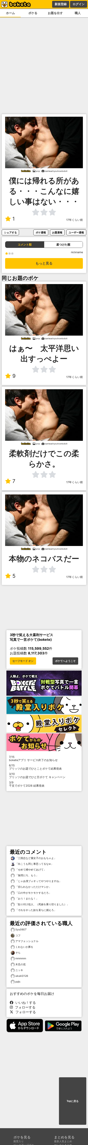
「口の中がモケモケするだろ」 (33, 892)
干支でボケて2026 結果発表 (26, 784)
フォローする (24, 1007)
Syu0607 (20, 929)
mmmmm (20, 958)
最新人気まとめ (63, 1141)
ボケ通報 (41, 232)
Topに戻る (73, 1101)
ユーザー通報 (76, 232)
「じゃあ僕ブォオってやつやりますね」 (38, 881)
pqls (17, 981)
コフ (18, 935)
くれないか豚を (24, 946)
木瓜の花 (20, 964)
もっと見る (44, 263)
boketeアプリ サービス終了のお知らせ (33, 758)
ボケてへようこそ (65, 660)
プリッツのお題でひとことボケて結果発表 (35, 767)
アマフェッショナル (26, 941)
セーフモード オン (23, 660)
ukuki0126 (21, 975)
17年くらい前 (74, 219)
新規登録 (61, 4)
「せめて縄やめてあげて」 (30, 869)
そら (18, 952)
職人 (78, 13)
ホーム (10, 13)
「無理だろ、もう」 (26, 875)
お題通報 (57, 232)
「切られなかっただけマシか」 (33, 886)
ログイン (79, 4)
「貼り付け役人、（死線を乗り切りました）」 (42, 904)
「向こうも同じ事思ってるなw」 (34, 863)
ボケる (32, 13)
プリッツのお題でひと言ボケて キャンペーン (37, 775)
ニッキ (19, 970)
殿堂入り (18, 1141)
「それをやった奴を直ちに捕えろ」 (35, 910)
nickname (77, 252)
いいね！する (24, 1002)
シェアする (10, 232)
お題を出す (55, 13)
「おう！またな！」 (26, 898)
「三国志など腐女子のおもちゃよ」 (35, 858)
